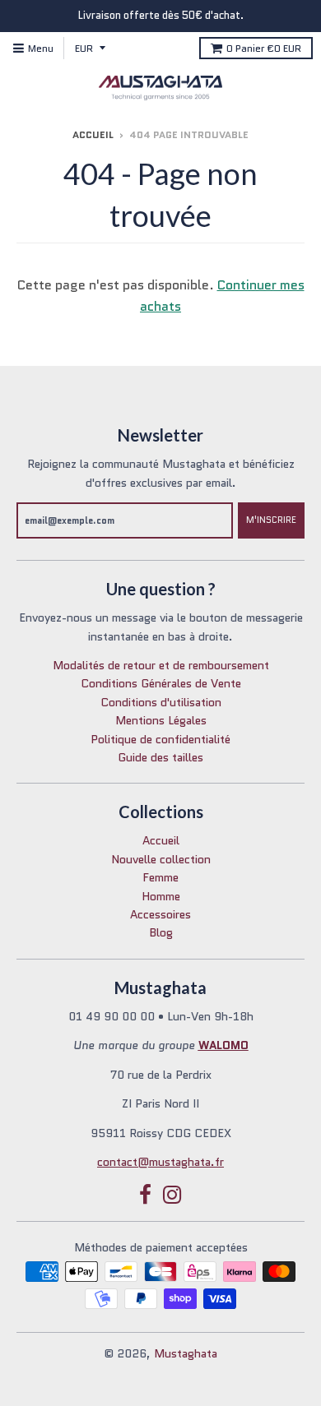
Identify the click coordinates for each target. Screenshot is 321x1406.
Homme (161, 896)
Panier (263, 48)
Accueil (93, 134)
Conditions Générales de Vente (161, 683)
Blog (161, 932)
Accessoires (160, 914)
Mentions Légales (161, 720)
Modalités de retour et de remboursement (161, 665)
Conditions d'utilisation (160, 702)
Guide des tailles (160, 757)
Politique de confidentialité (160, 739)
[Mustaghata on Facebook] (145, 1195)
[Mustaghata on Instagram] (172, 1195)
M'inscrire (271, 519)
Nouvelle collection (161, 859)
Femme (160, 877)
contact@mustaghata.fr (160, 1162)
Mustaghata (185, 1353)
